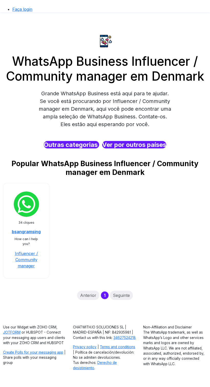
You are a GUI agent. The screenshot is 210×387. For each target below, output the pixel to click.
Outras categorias (71, 144)
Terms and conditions (117, 347)
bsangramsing (26, 231)
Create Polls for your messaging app (33, 352)
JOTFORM (11, 332)
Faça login (22, 9)
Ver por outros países (134, 144)
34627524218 (124, 338)
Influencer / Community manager (26, 259)
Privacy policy (85, 347)
